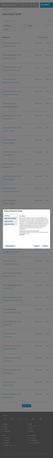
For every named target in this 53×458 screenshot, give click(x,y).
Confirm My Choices (10, 246)
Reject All (37, 246)
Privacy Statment (22, 229)
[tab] (10, 215)
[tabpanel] (34, 225)
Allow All (45, 246)
